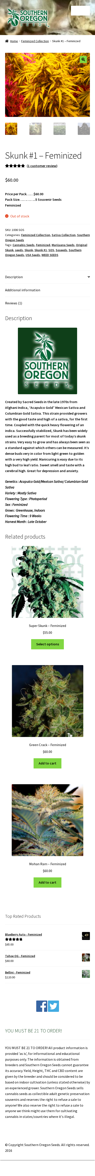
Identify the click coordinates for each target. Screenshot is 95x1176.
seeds (19, 250)
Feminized (43, 245)
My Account (16, 1168)
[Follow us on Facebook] (41, 1010)
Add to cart (47, 763)
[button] (83, 59)
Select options (47, 644)
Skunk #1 (40, 250)
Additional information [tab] (22, 290)
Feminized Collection (35, 41)
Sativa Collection (64, 235)
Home (14, 41)
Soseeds (61, 250)
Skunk (29, 250)
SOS (51, 250)
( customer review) (42, 165)
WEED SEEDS (50, 255)
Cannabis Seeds (23, 245)
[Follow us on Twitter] (53, 1010)
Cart (73, 1164)
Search (47, 1168)
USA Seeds (33, 255)
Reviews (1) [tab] (13, 303)
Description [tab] (14, 277)
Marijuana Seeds (63, 245)
